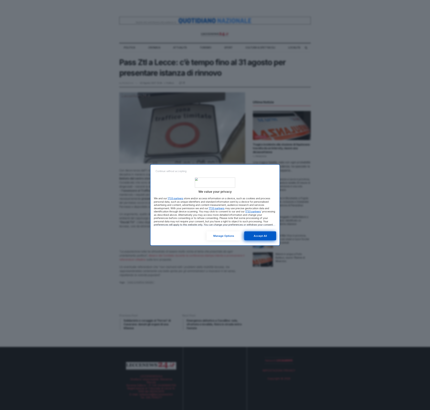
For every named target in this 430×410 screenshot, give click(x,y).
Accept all (260, 235)
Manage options (223, 235)
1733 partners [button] (175, 198)
